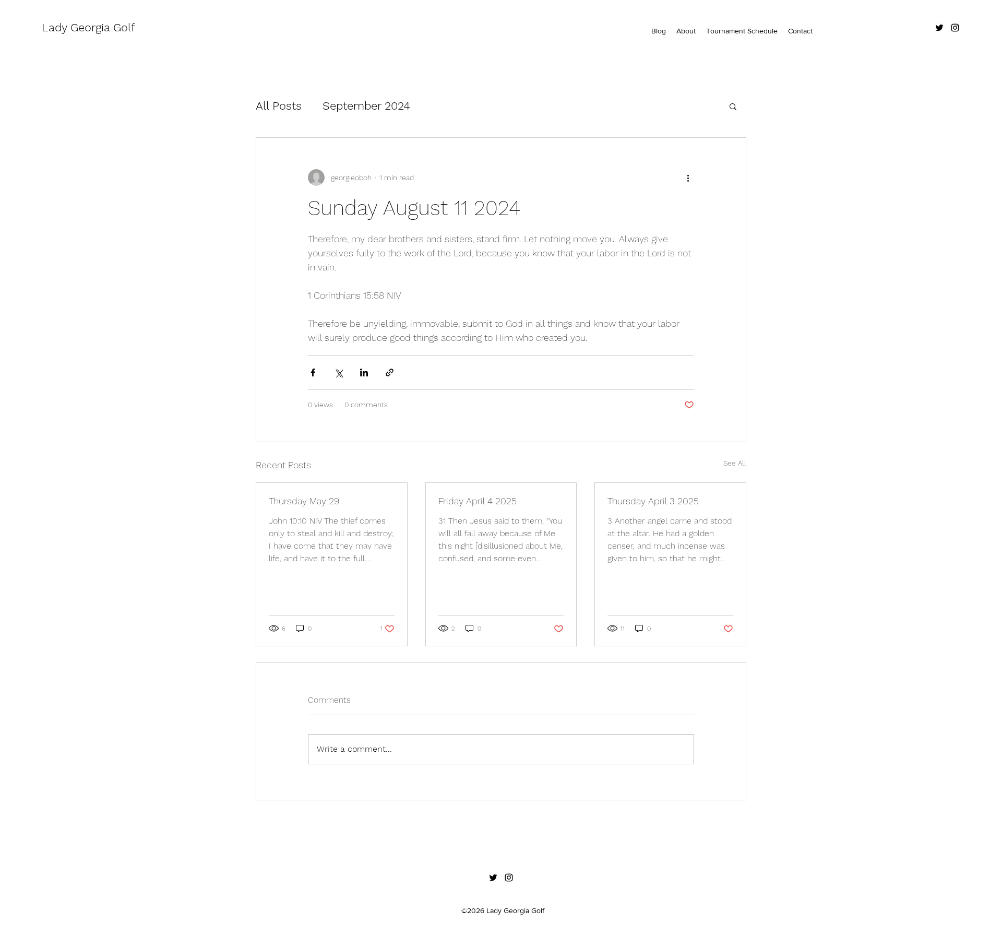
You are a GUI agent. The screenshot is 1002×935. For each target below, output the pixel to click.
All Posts (279, 105)
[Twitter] (939, 27)
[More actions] (688, 177)
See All (734, 463)
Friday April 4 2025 (477, 500)
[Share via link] (390, 372)
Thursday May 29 (304, 500)
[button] (733, 106)
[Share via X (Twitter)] (338, 372)
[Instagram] (955, 27)
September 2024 (366, 105)
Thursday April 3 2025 (653, 500)
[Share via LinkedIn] (364, 372)
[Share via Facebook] (313, 372)
